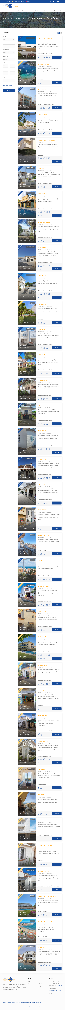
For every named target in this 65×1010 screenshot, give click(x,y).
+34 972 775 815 (7, 1)
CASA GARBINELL (43, 64)
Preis (4, 62)
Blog (55, 10)
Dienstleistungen (47, 10)
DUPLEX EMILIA (43, 637)
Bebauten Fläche (7, 70)
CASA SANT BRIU (43, 741)
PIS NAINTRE (42, 89)
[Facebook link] (48, 1)
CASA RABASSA (43, 194)
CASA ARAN (42, 276)
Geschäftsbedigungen (36, 1002)
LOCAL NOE (42, 690)
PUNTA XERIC (42, 247)
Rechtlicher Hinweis (7, 1002)
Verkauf (31, 10)
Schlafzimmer (6, 49)
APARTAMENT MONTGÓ (46, 922)
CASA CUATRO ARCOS (45, 39)
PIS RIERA (41, 561)
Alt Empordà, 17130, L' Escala (45, 40)
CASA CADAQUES (43, 871)
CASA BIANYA (42, 115)
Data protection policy (26, 1002)
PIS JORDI (41, 820)
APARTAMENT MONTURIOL (47, 896)
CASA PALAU (42, 947)
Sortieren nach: (22, 33)
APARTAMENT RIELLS (45, 535)
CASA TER (41, 484)
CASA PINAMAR (43, 431)
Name (4, 77)
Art (3, 43)
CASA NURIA (42, 459)
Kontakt (59, 10)
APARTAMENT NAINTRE (46, 846)
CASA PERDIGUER (44, 222)
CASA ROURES (42, 716)
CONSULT (57, 57)
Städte (4, 36)
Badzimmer (5, 56)
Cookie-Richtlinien (16, 1002)
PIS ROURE (41, 769)
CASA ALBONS (42, 611)
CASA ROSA (42, 329)
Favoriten (29, 1)
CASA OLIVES (42, 405)
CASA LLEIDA (42, 665)
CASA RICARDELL (43, 586)
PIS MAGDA (42, 304)
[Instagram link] (53, 1)
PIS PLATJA (41, 795)
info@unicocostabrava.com (18, 1)
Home (19, 10)
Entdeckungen (38, 10)
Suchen (8, 90)
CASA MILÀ (41, 168)
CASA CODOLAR (43, 510)
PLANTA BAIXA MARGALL (46, 140)
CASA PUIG (41, 355)
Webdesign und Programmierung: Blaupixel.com (32, 1006)
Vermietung (24, 10)
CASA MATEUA (43, 380)
